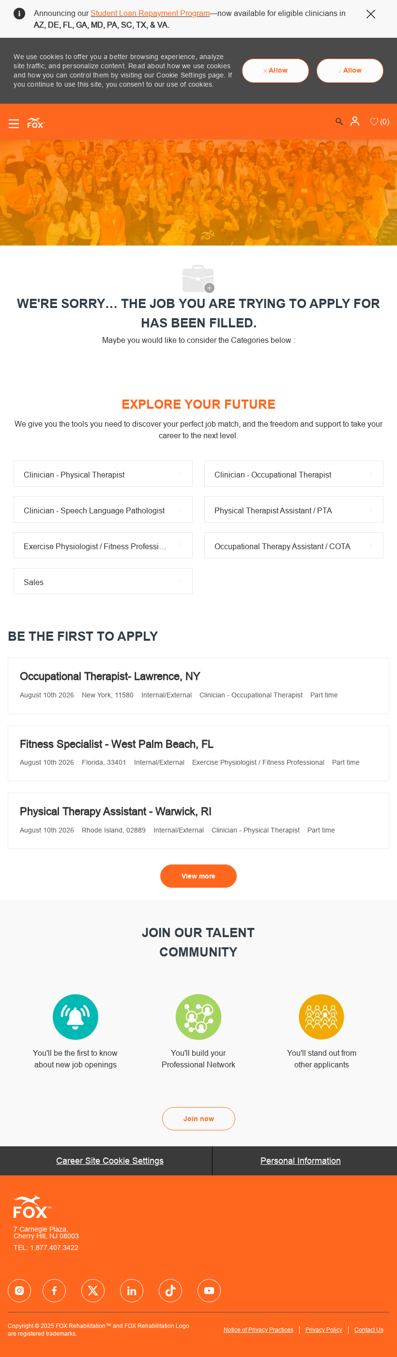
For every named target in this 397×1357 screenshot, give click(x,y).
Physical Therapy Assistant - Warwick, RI (116, 811)
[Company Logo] (32, 122)
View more (198, 876)
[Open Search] (339, 121)
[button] (356, 121)
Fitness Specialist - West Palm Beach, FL (117, 744)
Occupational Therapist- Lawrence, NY (110, 676)
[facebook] (19, 1290)
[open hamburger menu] (14, 123)
